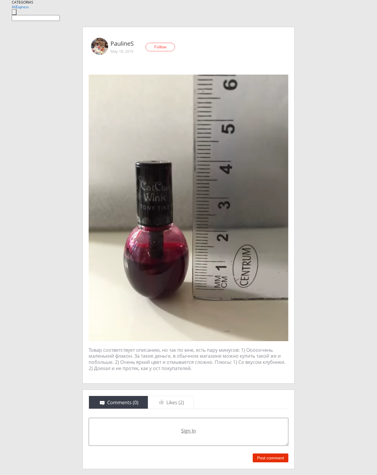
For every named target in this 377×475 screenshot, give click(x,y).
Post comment (270, 458)
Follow (160, 47)
